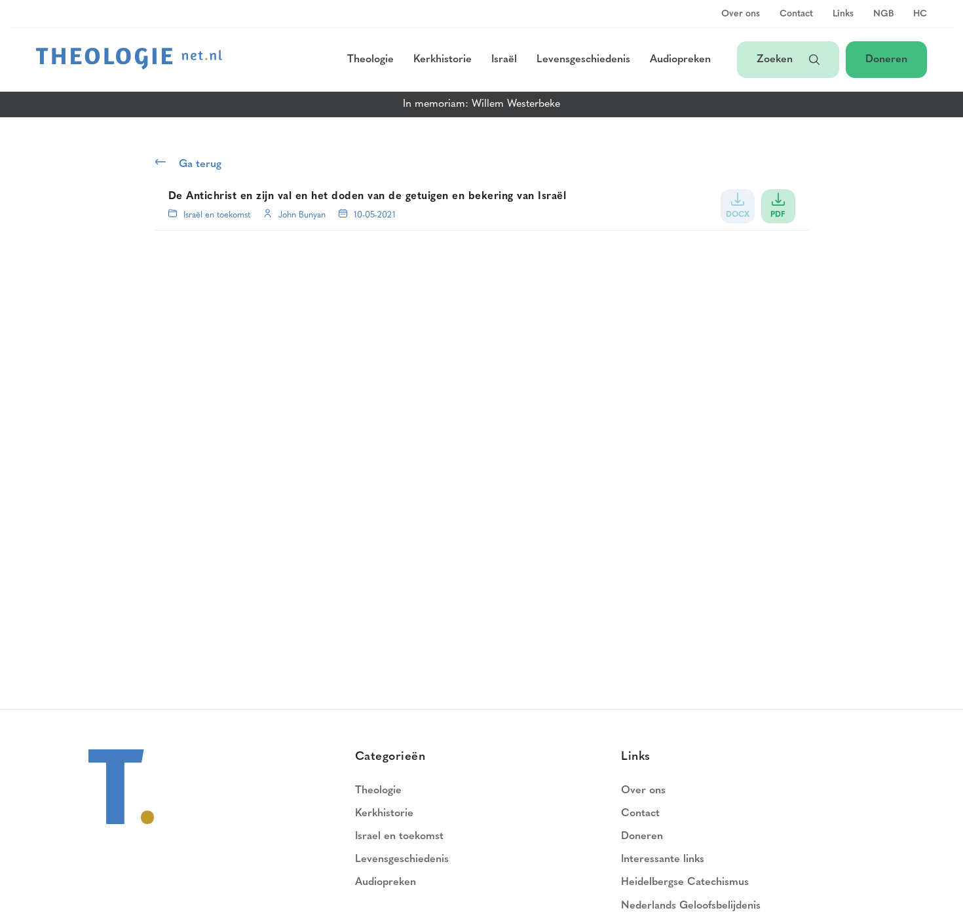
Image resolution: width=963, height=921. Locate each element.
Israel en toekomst (399, 836)
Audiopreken (680, 59)
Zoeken (776, 59)
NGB (883, 14)
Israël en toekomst (216, 215)
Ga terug (200, 164)
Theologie (370, 59)
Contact (796, 14)
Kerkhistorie (442, 59)
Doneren (886, 59)
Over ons (740, 14)
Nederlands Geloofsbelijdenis (691, 906)
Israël (504, 59)
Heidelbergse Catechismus (685, 882)
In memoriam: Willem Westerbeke (481, 104)
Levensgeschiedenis (583, 59)
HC (920, 14)
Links (843, 14)
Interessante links (662, 859)
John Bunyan (302, 215)
